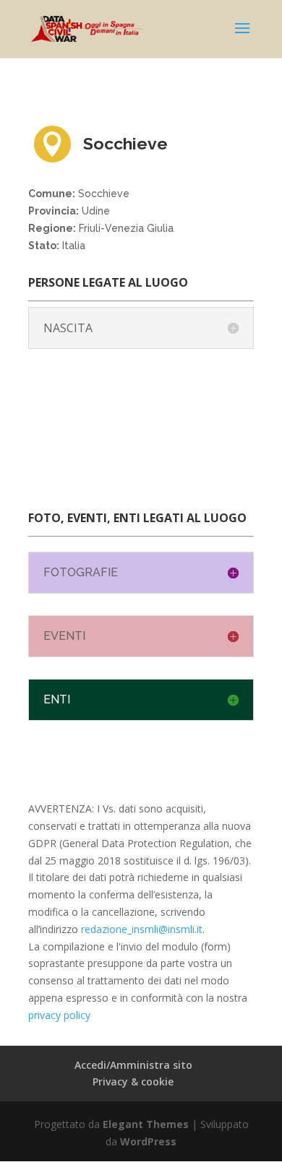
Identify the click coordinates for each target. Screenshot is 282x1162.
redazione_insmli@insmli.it (141, 929)
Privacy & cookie (133, 1081)
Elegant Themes (146, 1124)
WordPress (148, 1141)
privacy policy (59, 1015)
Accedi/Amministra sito (133, 1065)
